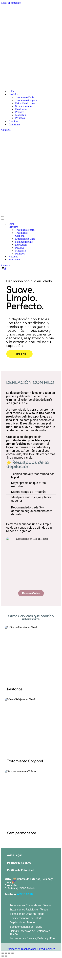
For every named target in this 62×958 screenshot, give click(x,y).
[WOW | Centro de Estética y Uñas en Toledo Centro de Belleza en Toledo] (31, 5)
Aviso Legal (14, 696)
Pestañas (19, 32)
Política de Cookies (19, 703)
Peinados (20, 38)
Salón (12, 11)
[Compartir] (9, 793)
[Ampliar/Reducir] (2, 793)
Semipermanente (24, 26)
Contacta (6, 50)
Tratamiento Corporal (26, 20)
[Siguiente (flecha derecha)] (6, 796)
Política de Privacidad (20, 711)
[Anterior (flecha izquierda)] (2, 796)
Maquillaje (20, 35)
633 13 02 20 (25, 735)
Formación (14, 44)
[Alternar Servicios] (44, 68)
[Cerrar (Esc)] (12, 793)
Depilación (21, 29)
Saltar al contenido (11, 2)
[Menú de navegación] (2, 57)
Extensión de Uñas (25, 23)
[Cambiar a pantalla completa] (6, 793)
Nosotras (13, 41)
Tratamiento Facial (25, 17)
